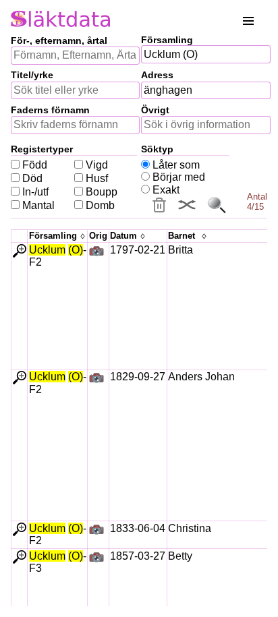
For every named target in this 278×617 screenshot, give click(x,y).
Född (34, 165)
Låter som (176, 165)
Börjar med (178, 177)
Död (32, 178)
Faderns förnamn (50, 110)
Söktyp (157, 149)
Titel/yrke (32, 74)
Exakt (165, 190)
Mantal (38, 205)
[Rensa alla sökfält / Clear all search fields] (159, 205)
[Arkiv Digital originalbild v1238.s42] (96, 558)
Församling (167, 39)
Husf (97, 178)
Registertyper (42, 149)
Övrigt (155, 110)
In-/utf (35, 192)
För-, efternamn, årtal (59, 40)
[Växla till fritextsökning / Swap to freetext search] (187, 205)
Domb (100, 205)
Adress (157, 74)
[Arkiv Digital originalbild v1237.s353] (96, 530)
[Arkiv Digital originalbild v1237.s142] (96, 252)
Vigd (97, 165)
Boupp (101, 192)
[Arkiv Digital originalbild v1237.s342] (96, 378)
